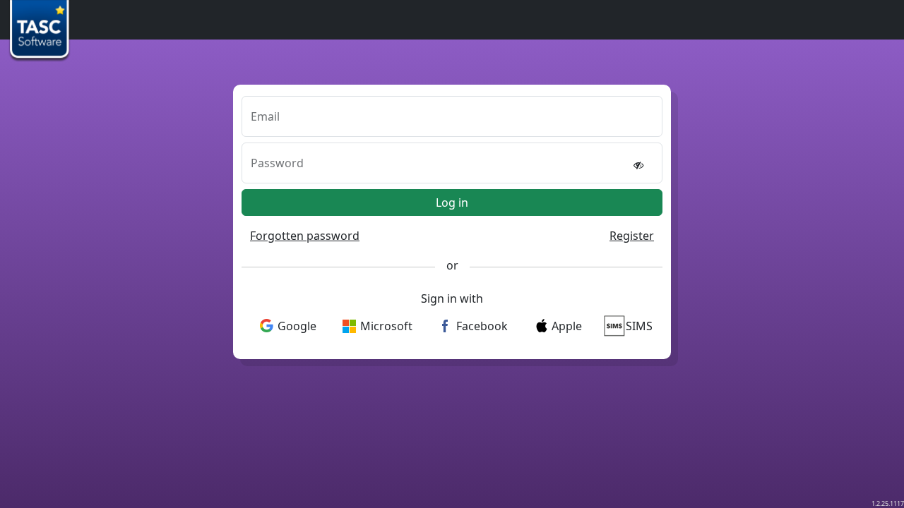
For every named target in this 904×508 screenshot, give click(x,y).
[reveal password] (638, 165)
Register (631, 235)
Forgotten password (304, 235)
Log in (452, 202)
